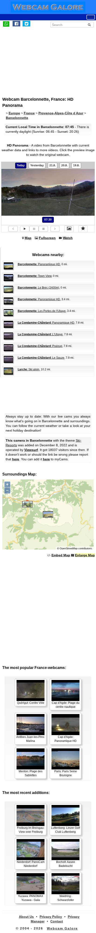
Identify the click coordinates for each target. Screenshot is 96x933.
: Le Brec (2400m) (38, 287)
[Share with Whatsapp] (6, 24)
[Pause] (34, 229)
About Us (26, 917)
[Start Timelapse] (24, 229)
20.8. (64, 165)
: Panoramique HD (39, 264)
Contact (56, 921)
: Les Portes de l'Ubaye (42, 311)
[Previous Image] (13, 229)
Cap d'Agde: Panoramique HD (66, 739)
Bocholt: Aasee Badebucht (65, 864)
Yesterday (37, 165)
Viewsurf (31, 450)
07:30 (48, 219)
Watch (68, 238)
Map (28, 238)
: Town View (34, 276)
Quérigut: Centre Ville (30, 702)
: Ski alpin (28, 369)
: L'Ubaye (40, 334)
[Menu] (90, 17)
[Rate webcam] (83, 228)
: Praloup (40, 346)
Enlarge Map (85, 555)
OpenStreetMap (69, 548)
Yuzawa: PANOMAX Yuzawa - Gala (30, 898)
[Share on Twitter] (26, 24)
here (15, 459)
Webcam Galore (62, 928)
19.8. (76, 165)
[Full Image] (69, 228)
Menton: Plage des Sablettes (30, 773)
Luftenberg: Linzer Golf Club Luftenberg (65, 829)
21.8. (52, 165)
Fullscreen (47, 238)
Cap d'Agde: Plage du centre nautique (65, 704)
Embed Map (60, 555)
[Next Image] (55, 229)
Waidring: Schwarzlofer (65, 898)
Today (21, 165)
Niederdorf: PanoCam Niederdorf (31, 864)
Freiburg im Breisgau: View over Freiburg (30, 829)
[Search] (89, 25)
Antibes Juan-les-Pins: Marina (30, 739)
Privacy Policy (51, 917)
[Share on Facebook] (16, 24)
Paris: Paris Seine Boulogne (65, 773)
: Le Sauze (41, 357)
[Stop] (43, 229)
